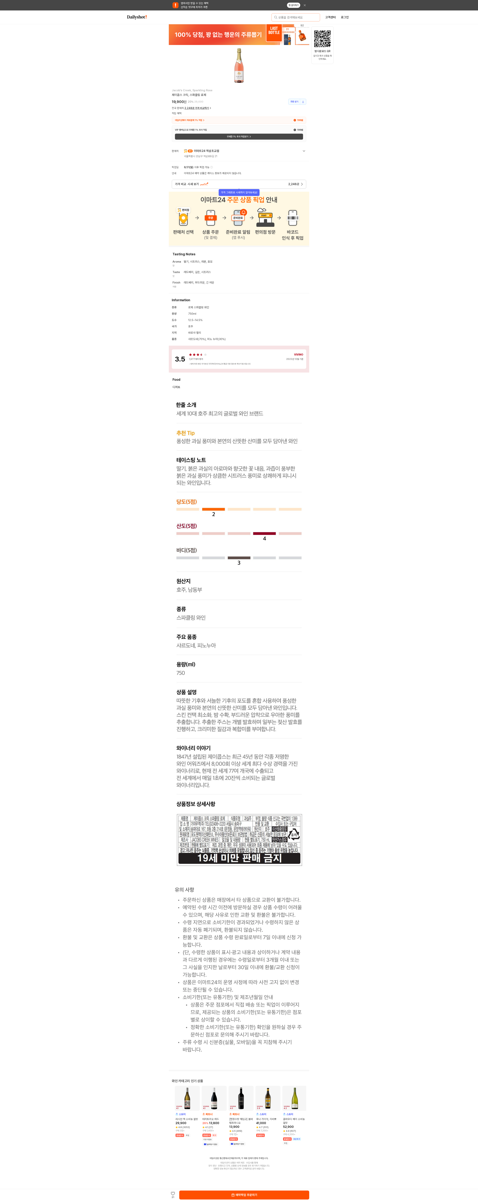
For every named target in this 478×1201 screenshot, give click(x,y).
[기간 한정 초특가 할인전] (239, 34)
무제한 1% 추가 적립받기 (237, 136)
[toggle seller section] (304, 151)
